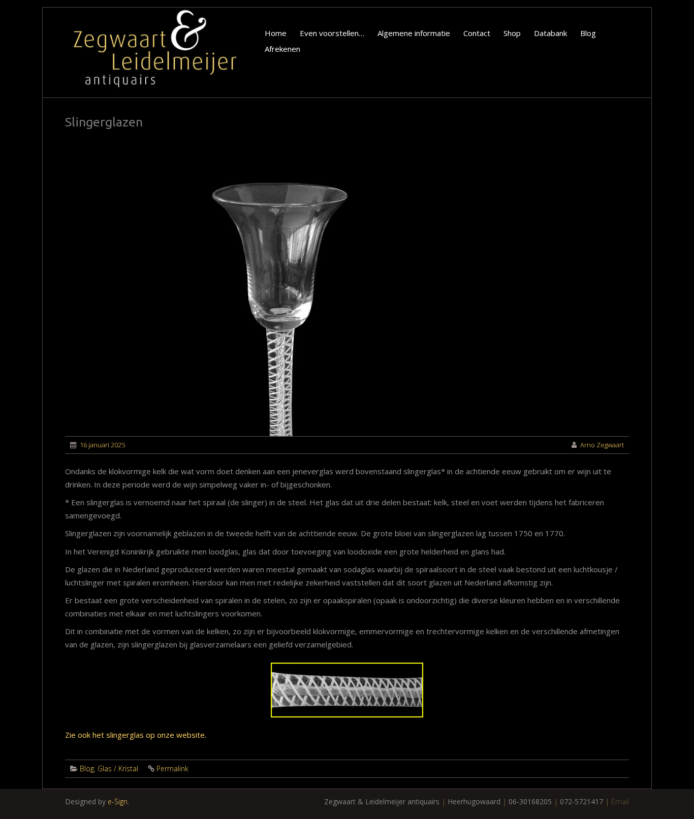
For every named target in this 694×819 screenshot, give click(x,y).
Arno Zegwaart (602, 444)
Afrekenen (282, 49)
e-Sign (118, 801)
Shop (512, 33)
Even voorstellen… (332, 33)
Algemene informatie (413, 33)
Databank (550, 33)
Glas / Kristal (118, 768)
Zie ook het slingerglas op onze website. (135, 735)
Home (276, 33)
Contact (476, 33)
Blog (588, 33)
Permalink (172, 768)
